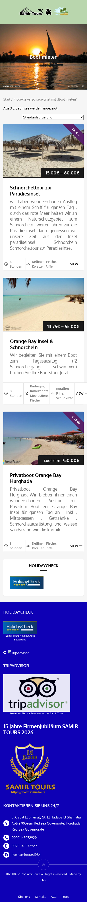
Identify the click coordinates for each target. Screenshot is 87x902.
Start (6, 99)
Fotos (65, 896)
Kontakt (40, 896)
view (74, 264)
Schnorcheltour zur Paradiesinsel (31, 191)
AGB (53, 896)
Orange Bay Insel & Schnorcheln (31, 344)
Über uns (24, 896)
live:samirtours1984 (26, 855)
